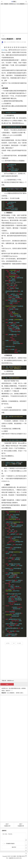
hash (3, 50)
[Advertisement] (14, 19)
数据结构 (6, 3)
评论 (18, 42)
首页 (2, 3)
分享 (20, 643)
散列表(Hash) (12, 3)
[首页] (26, 840)
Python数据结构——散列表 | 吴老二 (15, 692)
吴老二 (14, 1)
